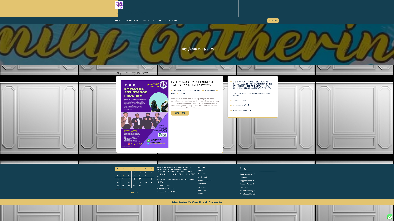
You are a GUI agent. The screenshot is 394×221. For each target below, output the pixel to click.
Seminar (201, 194)
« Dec (131, 193)
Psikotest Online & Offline (243, 110)
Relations (202, 190)
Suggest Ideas (246, 181)
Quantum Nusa (194, 90)
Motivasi (201, 174)
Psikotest (202, 187)
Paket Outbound (205, 180)
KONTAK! (273, 20)
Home (117, 20)
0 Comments (210, 90)
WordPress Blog (246, 190)
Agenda (201, 167)
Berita (173, 93)
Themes (243, 187)
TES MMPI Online (239, 100)
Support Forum (246, 184)
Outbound (202, 177)
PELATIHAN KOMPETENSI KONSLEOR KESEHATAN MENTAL (251, 94)
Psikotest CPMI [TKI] (241, 105)
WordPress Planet (247, 194)
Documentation (246, 174)
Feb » (138, 193)
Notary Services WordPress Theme (189, 202)
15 (129, 179)
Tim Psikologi (131, 20)
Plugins (243, 177)
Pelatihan (202, 184)
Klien (174, 20)
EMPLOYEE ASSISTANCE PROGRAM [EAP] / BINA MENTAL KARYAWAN (192, 83)
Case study (162, 20)
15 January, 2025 (179, 90)
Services (147, 20)
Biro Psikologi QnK (132, 12)
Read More (180, 113)
